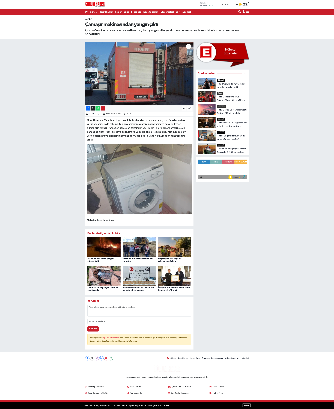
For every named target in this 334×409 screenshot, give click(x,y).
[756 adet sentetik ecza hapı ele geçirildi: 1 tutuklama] (139, 276)
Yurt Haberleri (183, 12)
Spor (126, 12)
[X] (92, 358)
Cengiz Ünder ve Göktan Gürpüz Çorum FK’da (231, 98)
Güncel (93, 12)
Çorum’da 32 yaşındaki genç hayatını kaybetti (231, 85)
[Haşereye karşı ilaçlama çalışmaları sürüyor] (174, 247)
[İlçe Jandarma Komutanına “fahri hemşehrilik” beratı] (174, 276)
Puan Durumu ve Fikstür (98, 393)
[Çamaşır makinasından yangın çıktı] (139, 73)
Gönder (93, 329)
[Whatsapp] (111, 358)
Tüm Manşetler (136, 393)
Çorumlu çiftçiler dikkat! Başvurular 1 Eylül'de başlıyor (231, 150)
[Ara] (239, 12)
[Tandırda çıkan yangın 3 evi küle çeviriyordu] (104, 276)
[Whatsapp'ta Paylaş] (98, 108)
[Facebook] (87, 358)
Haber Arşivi (218, 393)
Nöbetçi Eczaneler (96, 387)
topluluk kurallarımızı (111, 338)
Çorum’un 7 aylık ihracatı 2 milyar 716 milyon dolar (232, 111)
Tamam (246, 405)
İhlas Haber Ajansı (95, 114)
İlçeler (118, 12)
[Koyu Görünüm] (243, 12)
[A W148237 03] (139, 178)
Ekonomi (221, 106)
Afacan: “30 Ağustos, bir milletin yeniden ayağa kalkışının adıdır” (232, 125)
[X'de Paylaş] (93, 108)
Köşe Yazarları (151, 12)
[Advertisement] (73, 56)
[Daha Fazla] (103, 108)
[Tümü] (245, 73)
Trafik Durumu (218, 387)
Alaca (88, 19)
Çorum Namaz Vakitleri (181, 387)
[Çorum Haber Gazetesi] (95, 4)
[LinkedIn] (101, 358)
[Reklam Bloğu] (222, 54)
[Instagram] (97, 358)
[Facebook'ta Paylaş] (88, 108)
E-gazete (136, 12)
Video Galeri (167, 12)
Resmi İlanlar (106, 12)
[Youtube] (106, 358)
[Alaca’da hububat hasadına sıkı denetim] (139, 247)
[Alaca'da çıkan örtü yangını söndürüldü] (104, 247)
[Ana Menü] (247, 12)
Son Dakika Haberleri (180, 393)
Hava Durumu (135, 387)
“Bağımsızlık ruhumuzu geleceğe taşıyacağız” (231, 137)
